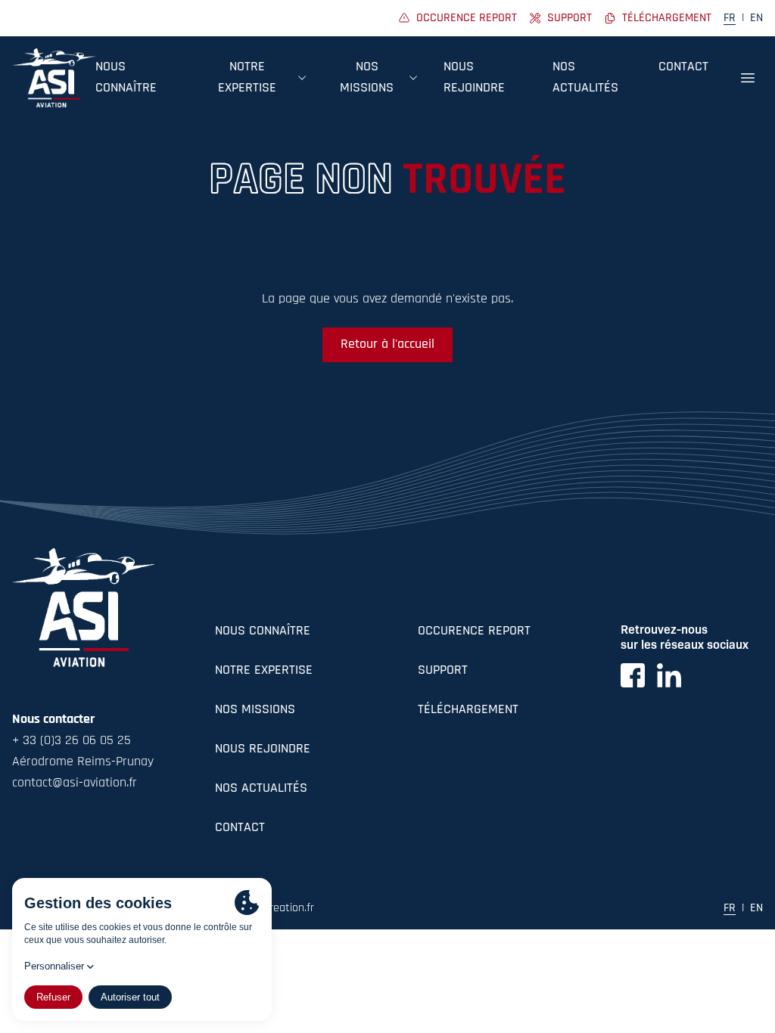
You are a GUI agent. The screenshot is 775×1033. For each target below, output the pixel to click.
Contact (683, 67)
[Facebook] (633, 675)
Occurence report (474, 631)
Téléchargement (468, 710)
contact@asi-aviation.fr (74, 783)
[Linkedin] (669, 675)
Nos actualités (261, 789)
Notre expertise (264, 671)
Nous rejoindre (262, 749)
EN (756, 18)
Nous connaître (262, 631)
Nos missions (255, 710)
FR (730, 18)
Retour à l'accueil (387, 345)
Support (443, 671)
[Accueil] (53, 77)
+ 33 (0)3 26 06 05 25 (71, 741)
